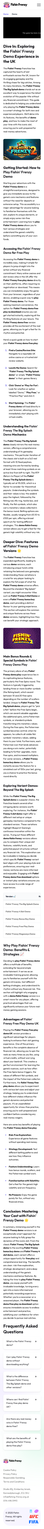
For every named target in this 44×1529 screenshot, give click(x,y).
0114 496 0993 (10, 1500)
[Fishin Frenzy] (15, 4)
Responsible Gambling (14, 1477)
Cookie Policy (9, 1470)
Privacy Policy (10, 1474)
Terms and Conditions (13, 1481)
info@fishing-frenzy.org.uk (16, 1496)
